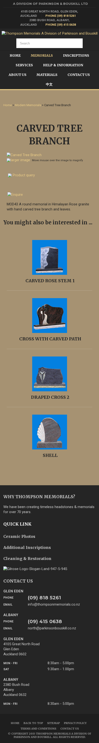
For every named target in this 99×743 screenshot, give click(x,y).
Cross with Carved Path (50, 339)
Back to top (33, 723)
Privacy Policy (75, 723)
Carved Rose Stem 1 (50, 280)
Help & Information (63, 65)
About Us (17, 75)
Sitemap (53, 723)
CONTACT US (18, 581)
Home (15, 55)
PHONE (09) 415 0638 (60, 24)
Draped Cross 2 (50, 397)
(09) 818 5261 (44, 598)
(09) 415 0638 (45, 621)
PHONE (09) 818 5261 (60, 16)
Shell (50, 455)
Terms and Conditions (38, 728)
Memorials (42, 55)
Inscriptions (76, 55)
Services (24, 65)
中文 (49, 84)
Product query (24, 175)
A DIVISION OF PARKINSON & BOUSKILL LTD (50, 4)
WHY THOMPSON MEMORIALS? (39, 496)
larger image (20, 160)
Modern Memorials (28, 105)
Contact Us (79, 75)
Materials (47, 75)
